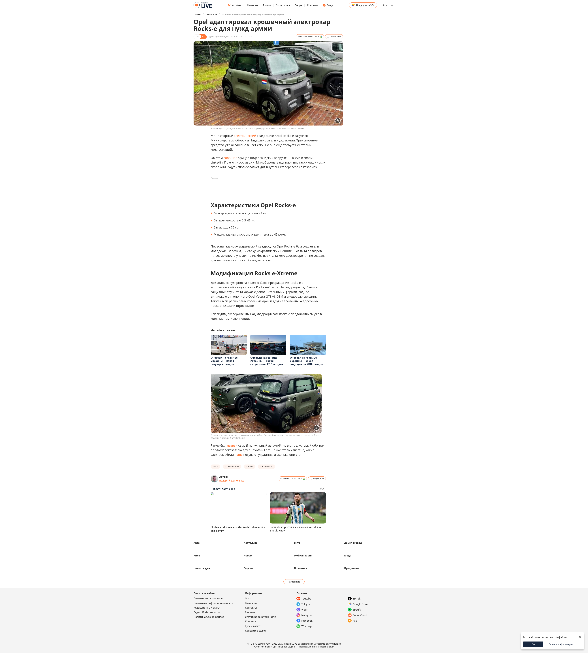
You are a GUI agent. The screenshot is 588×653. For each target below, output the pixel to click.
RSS (355, 620)
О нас (248, 598)
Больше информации (561, 644)
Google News (360, 604)
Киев (197, 555)
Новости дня (202, 568)
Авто (197, 542)
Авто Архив (212, 14)
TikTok (356, 598)
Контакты (251, 607)
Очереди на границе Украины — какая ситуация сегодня (224, 361)
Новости (252, 5)
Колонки (312, 5)
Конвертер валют (255, 630)
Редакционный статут (207, 607)
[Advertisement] (266, 187)
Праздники (351, 568)
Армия (267, 5)
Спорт (298, 5)
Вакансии (251, 603)
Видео (330, 5)
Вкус (297, 542)
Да (533, 644)
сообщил (230, 158)
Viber (304, 609)
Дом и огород (353, 542)
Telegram (306, 604)
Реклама (250, 612)
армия (249, 466)
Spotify (357, 609)
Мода (347, 555)
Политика (300, 568)
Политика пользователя (208, 598)
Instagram (307, 615)
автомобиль (266, 466)
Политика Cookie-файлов (209, 617)
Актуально (251, 542)
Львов (248, 555)
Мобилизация (303, 555)
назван (232, 445)
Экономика (283, 5)
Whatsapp (307, 626)
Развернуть (294, 581)
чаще (239, 455)
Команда (250, 621)
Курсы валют (252, 626)
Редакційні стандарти (207, 612)
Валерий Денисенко (231, 480)
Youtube (306, 598)
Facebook (307, 620)
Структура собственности (260, 617)
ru (384, 5)
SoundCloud (360, 615)
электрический (245, 136)
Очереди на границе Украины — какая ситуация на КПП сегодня (266, 361)
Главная (197, 14)
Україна (236, 5)
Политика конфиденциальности (213, 603)
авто (215, 466)
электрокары (232, 466)
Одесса (248, 568)
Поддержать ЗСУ (365, 5)
